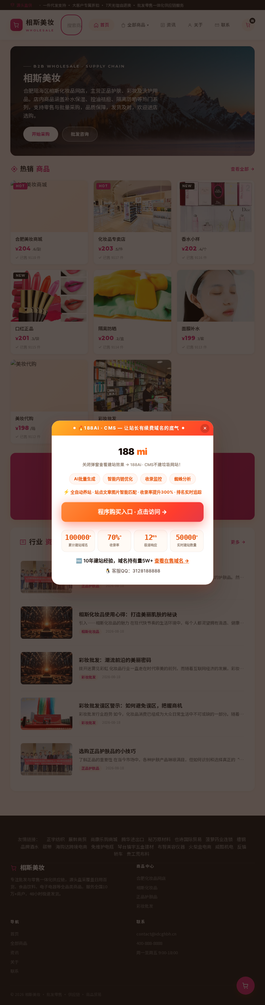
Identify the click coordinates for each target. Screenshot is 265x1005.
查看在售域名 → (171, 561)
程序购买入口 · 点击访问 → (132, 513)
